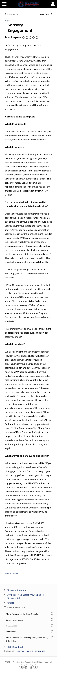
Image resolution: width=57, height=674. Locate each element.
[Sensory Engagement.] (27, 37)
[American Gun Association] (28, 4)
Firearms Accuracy (16, 590)
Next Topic (45, 14)
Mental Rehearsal (16, 607)
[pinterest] (35, 666)
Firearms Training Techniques (29, 650)
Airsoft (10, 602)
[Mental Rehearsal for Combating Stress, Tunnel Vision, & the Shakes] (37, 37)
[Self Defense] (33, 37)
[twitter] (26, 666)
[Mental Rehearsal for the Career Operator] (23, 37)
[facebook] (21, 666)
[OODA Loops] (30, 37)
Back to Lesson (11, 573)
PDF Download (15, 646)
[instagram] (31, 666)
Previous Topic (13, 14)
